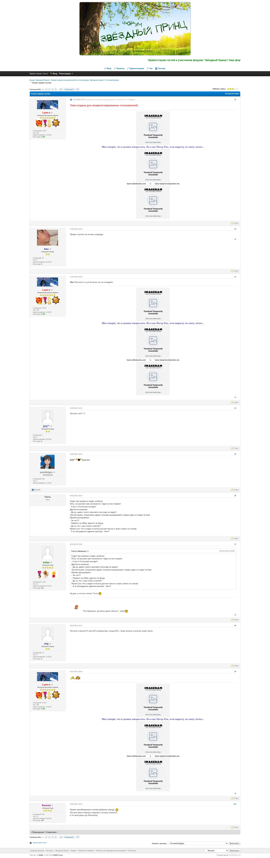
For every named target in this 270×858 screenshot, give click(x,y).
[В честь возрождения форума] (39, 127)
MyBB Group (58, 855)
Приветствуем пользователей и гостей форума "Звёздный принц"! (77, 80)
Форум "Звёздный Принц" (40, 80)
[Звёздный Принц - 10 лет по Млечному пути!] (54, 578)
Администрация (137, 68)
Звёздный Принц (62, 851)
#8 (235, 625)
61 (61, 89)
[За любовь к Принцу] (45, 127)
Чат (151, 68)
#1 (235, 99)
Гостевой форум (112, 80)
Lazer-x (132, 99)
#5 (235, 454)
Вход (109, 68)
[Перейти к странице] (78, 89)
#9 (235, 671)
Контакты (49, 851)
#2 (235, 229)
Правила (120, 68)
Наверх (73, 851)
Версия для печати (39, 842)
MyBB (41, 855)
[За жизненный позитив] (49, 127)
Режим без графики (86, 851)
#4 (235, 408)
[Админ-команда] (56, 127)
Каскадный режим (232, 93)
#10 (235, 804)
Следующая (51, 832)
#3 (235, 277)
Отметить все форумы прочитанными (111, 851)
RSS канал (132, 851)
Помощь (162, 68)
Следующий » (69, 89)
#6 (235, 495)
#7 (235, 544)
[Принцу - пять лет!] (45, 578)
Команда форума (37, 851)
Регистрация (65, 74)
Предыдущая (38, 832)
